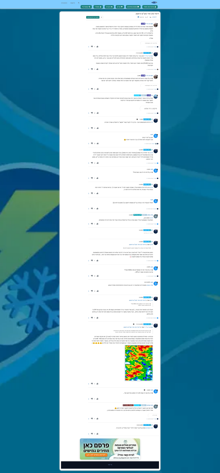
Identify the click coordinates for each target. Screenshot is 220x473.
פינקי (151, 134)
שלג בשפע (150, 215)
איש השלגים (150, 405)
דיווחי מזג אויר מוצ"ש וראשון (137, 244)
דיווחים (154, 17)
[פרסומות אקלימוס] (110, 449)
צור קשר (110, 464)
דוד (152, 95)
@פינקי (140, 149)
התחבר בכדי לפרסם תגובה (92, 17)
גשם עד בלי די (149, 24)
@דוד (141, 119)
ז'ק (152, 53)
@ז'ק (138, 75)
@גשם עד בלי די (139, 53)
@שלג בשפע (146, 282)
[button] (86, 7)
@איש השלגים (139, 425)
